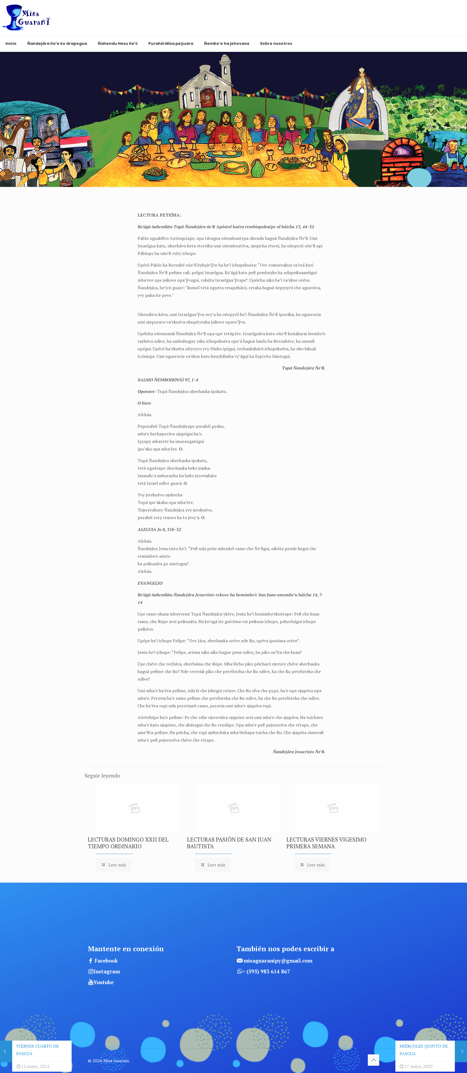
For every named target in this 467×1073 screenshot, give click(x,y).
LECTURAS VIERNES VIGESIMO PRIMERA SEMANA (326, 843)
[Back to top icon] (373, 1060)
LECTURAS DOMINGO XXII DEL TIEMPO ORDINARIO (128, 843)
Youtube (104, 982)
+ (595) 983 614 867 (266, 971)
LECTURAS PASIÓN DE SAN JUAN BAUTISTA (229, 843)
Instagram (107, 971)
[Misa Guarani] (28, 17)
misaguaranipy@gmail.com (277, 960)
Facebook (106, 960)
